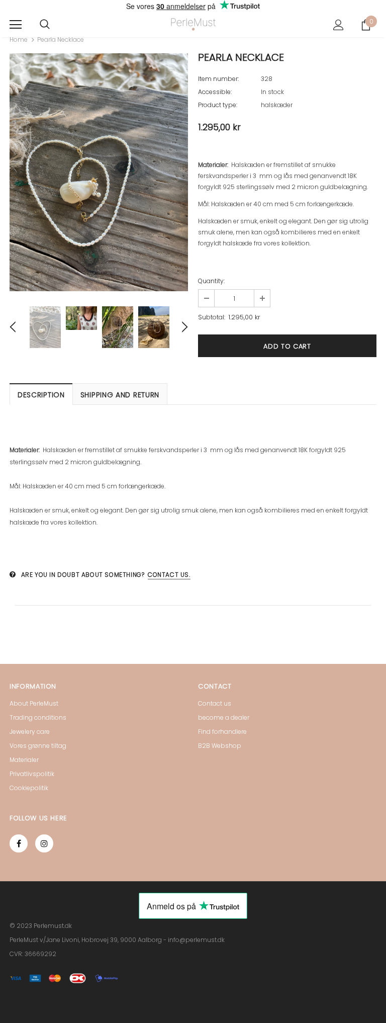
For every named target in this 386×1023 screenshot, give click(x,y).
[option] (99, 172)
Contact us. (169, 574)
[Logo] (193, 24)
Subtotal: (211, 317)
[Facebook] (19, 843)
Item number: (218, 78)
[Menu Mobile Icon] (16, 25)
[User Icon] (338, 25)
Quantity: (211, 281)
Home (19, 39)
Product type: (217, 105)
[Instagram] (44, 843)
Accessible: (215, 92)
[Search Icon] (45, 25)
